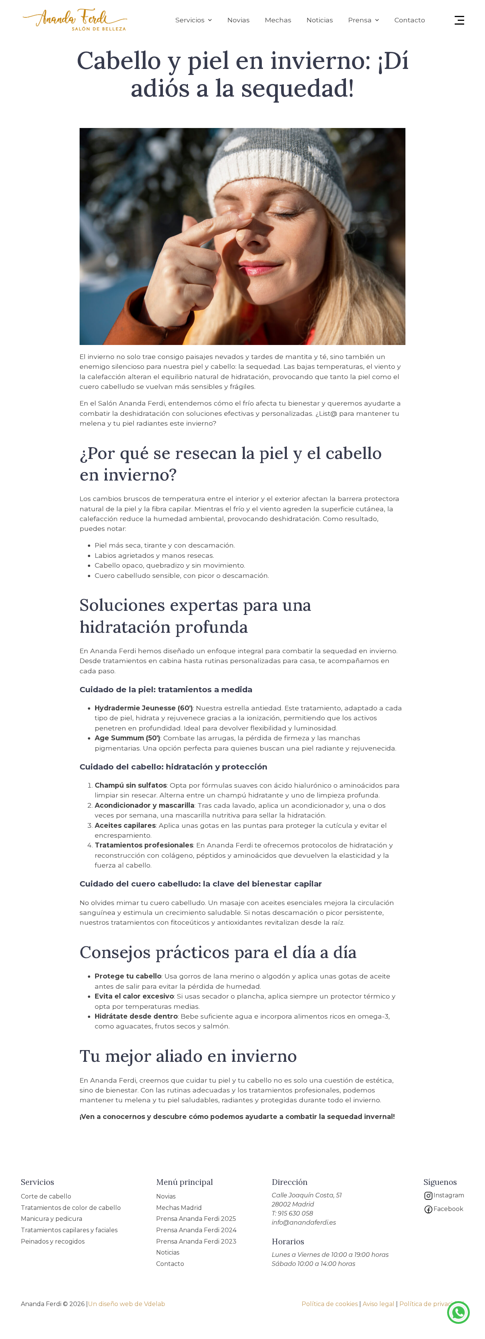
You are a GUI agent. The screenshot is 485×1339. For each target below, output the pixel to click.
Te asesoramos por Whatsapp (458, 1312)
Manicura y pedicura (51, 1218)
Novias (238, 20)
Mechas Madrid (179, 1207)
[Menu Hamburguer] (459, 20)
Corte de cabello (46, 1196)
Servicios (190, 20)
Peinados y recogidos (52, 1241)
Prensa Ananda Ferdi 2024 (196, 1230)
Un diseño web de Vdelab (126, 1304)
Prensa (360, 20)
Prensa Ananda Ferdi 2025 (196, 1218)
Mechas (278, 20)
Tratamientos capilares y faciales (69, 1230)
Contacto (409, 20)
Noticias (320, 20)
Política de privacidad (431, 1304)
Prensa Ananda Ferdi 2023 (196, 1241)
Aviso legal (378, 1304)
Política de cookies (330, 1304)
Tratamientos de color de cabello (71, 1207)
